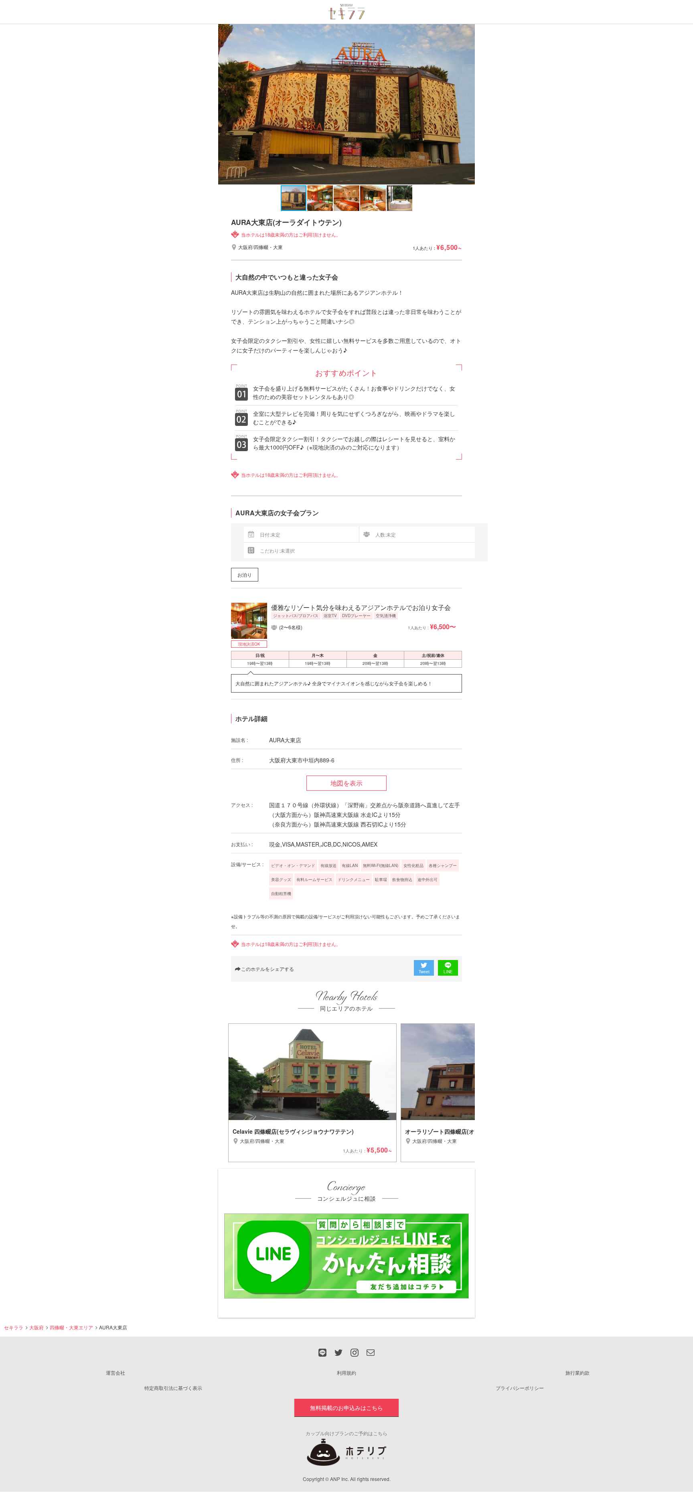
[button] (467, 104)
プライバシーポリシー (520, 1387)
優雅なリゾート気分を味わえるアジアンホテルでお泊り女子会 (361, 607)
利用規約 (346, 1372)
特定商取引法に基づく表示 (173, 1387)
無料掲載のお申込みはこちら (346, 1408)
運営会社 (115, 1372)
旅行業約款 (577, 1372)
